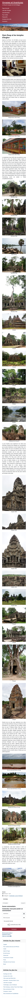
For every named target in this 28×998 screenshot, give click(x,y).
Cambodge (5, 899)
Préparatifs (4, 17)
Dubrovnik (5, 955)
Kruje (4, 959)
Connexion (4, 21)
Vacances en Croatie (8, 957)
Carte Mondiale (5, 12)
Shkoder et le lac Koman (9, 962)
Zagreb (5, 944)
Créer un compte (6, 936)
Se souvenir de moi (8, 921)
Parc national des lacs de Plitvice (11, 946)
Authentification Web (15, 924)
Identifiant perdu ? (6, 934)
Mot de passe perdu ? (7, 933)
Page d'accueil (5, 8)
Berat (4, 964)
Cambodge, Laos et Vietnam (16, 895)
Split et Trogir (6, 951)
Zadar (4, 949)
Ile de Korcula (6, 953)
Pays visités (5, 14)
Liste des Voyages (6, 10)
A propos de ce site (6, 19)
